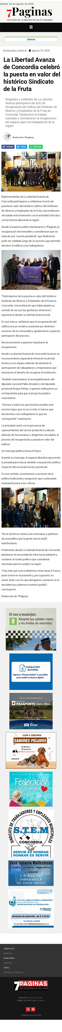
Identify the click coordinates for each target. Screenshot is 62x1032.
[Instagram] (28, 1009)
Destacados (10, 50)
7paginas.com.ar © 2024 (31, 1015)
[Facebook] (33, 1009)
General (22, 50)
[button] (31, 27)
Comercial (8, 963)
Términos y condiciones (13, 972)
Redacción (8, 953)
